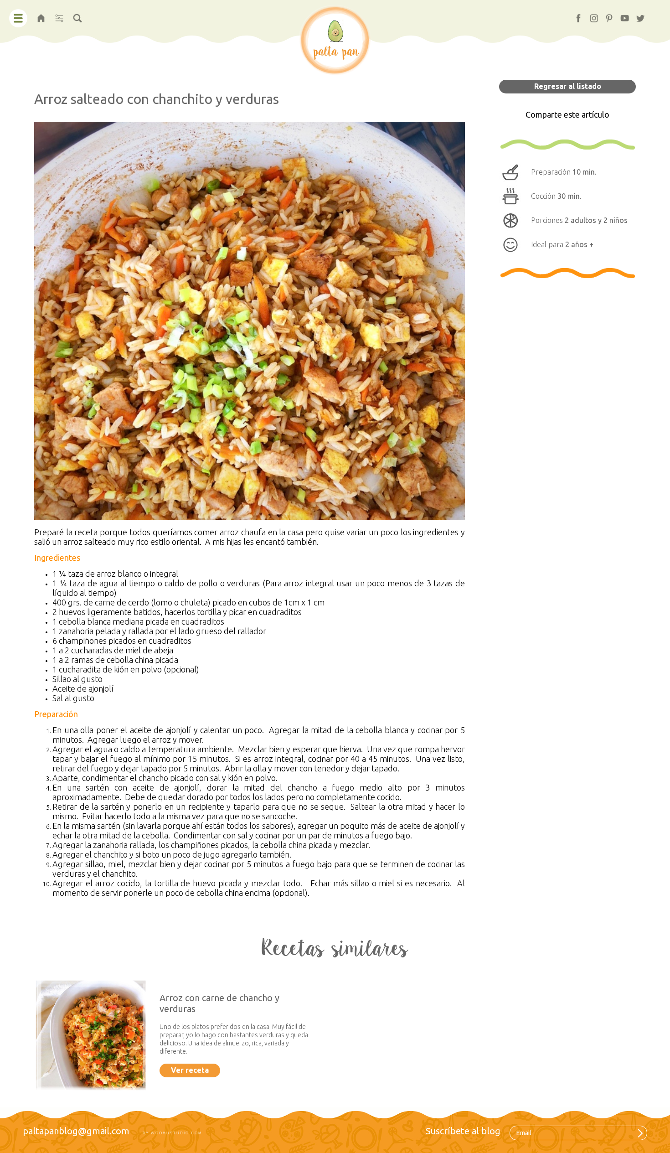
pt (605, 15)
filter (59, 15)
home (41, 15)
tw (637, 15)
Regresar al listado (567, 86)
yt (621, 15)
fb (574, 15)
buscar (77, 15)
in (590, 15)
